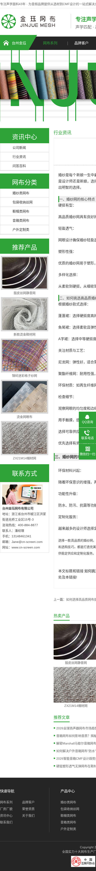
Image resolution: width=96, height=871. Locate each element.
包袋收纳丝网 (23, 202)
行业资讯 (19, 157)
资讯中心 (6, 815)
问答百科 (19, 166)
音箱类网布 (21, 220)
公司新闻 (19, 147)
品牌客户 (28, 802)
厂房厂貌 (6, 809)
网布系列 (50, 43)
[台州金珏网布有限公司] (34, 27)
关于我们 (28, 815)
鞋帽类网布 (21, 211)
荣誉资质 (28, 809)
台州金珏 (19, 43)
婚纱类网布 (21, 193)
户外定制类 (21, 229)
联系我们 (6, 822)
